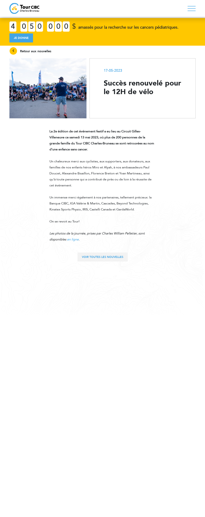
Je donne (21, 38)
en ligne (73, 239)
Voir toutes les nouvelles (102, 257)
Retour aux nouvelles (35, 51)
